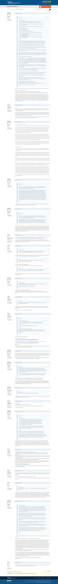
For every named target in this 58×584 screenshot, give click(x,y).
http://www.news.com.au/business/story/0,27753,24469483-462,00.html (26, 339)
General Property (13, 9)
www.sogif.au (49, 582)
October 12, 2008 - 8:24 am (18, 501)
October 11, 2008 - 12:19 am (18, 470)
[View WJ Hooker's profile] (9, 401)
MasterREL (9, 390)
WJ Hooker (9, 403)
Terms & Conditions (45, 580)
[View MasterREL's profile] (9, 388)
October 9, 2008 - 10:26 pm (18, 362)
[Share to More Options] (10, 580)
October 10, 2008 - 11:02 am (18, 411)
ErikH (8, 124)
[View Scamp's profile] (9, 363)
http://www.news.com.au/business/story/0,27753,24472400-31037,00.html (27, 342)
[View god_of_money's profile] (9, 235)
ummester (9, 107)
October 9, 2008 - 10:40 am (18, 278)
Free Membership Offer (46, 1)
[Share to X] (9, 580)
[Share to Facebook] (7, 580)
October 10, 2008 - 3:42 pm (18, 449)
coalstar (9, 451)
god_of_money (10, 238)
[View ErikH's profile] (9, 122)
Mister (8, 281)
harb (8, 248)
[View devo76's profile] (9, 180)
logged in (12, 573)
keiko (8, 504)
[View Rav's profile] (9, 562)
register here (34, 573)
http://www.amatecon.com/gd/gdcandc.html (22, 464)
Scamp (8, 365)
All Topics (8, 9)
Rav (8, 564)
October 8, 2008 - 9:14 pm (18, 13)
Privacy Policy (49, 580)
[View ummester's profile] (9, 105)
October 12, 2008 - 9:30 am (18, 562)
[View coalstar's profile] (9, 449)
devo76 (8, 16)
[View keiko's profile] (9, 501)
